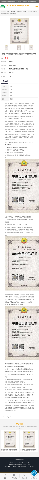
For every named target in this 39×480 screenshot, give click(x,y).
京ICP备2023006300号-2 (24, 462)
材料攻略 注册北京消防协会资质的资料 (11, 450)
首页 (8, 12)
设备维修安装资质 (21, 12)
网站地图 (31, 467)
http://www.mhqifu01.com (7, 417)
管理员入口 (26, 467)
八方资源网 (14, 467)
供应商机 (13, 12)
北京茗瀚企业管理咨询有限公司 (16, 464)
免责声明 (20, 467)
